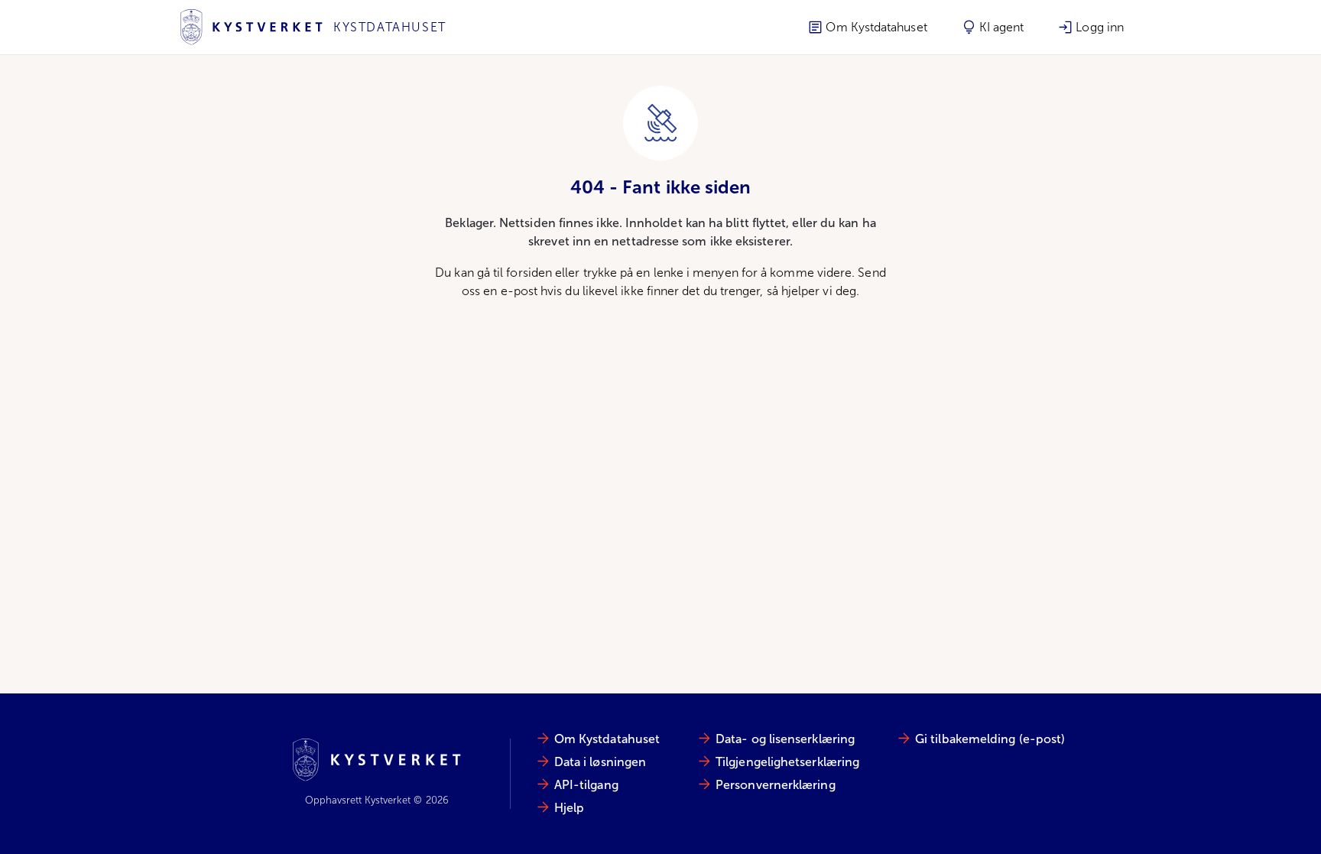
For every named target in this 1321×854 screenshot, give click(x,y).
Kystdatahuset (389, 27)
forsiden (529, 272)
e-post (519, 290)
